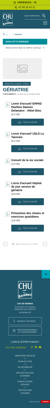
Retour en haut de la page (46, 274)
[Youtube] (40, 347)
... (10, 34)
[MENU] (45, 22)
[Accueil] (4, 34)
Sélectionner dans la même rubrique (23, 47)
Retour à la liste (27, 244)
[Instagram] (32, 347)
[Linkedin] (36, 347)
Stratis (45, 402)
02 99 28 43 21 (25, 312)
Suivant (45, 244)
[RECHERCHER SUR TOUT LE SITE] (44, 15)
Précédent (5, 244)
